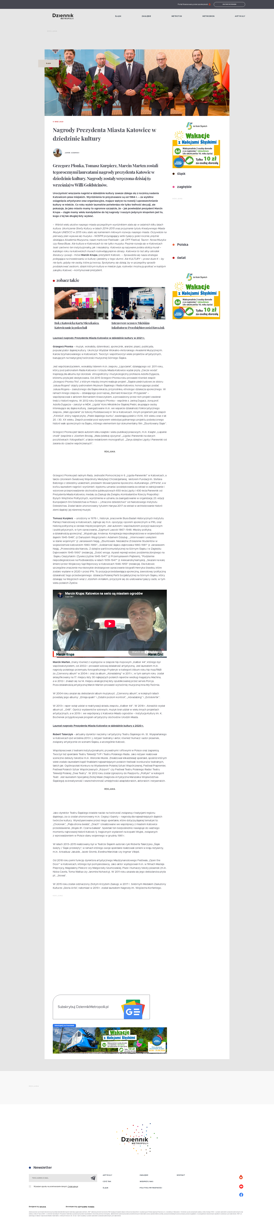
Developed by (72, 1206)
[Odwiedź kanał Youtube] (241, 1186)
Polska (182, 245)
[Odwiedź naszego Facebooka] (241, 1194)
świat (181, 258)
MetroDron (208, 16)
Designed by (34, 1206)
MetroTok (177, 16)
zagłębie (184, 187)
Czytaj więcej (73, 1186)
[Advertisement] (105, 41)
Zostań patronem (230, 4)
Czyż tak (107, 1181)
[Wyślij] (93, 1177)
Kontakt (181, 1175)
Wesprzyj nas (146, 1181)
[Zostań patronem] (241, 1177)
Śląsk (118, 16)
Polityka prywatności (151, 1188)
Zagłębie (146, 16)
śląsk (181, 174)
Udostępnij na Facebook (64, 1025)
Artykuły (240, 16)
